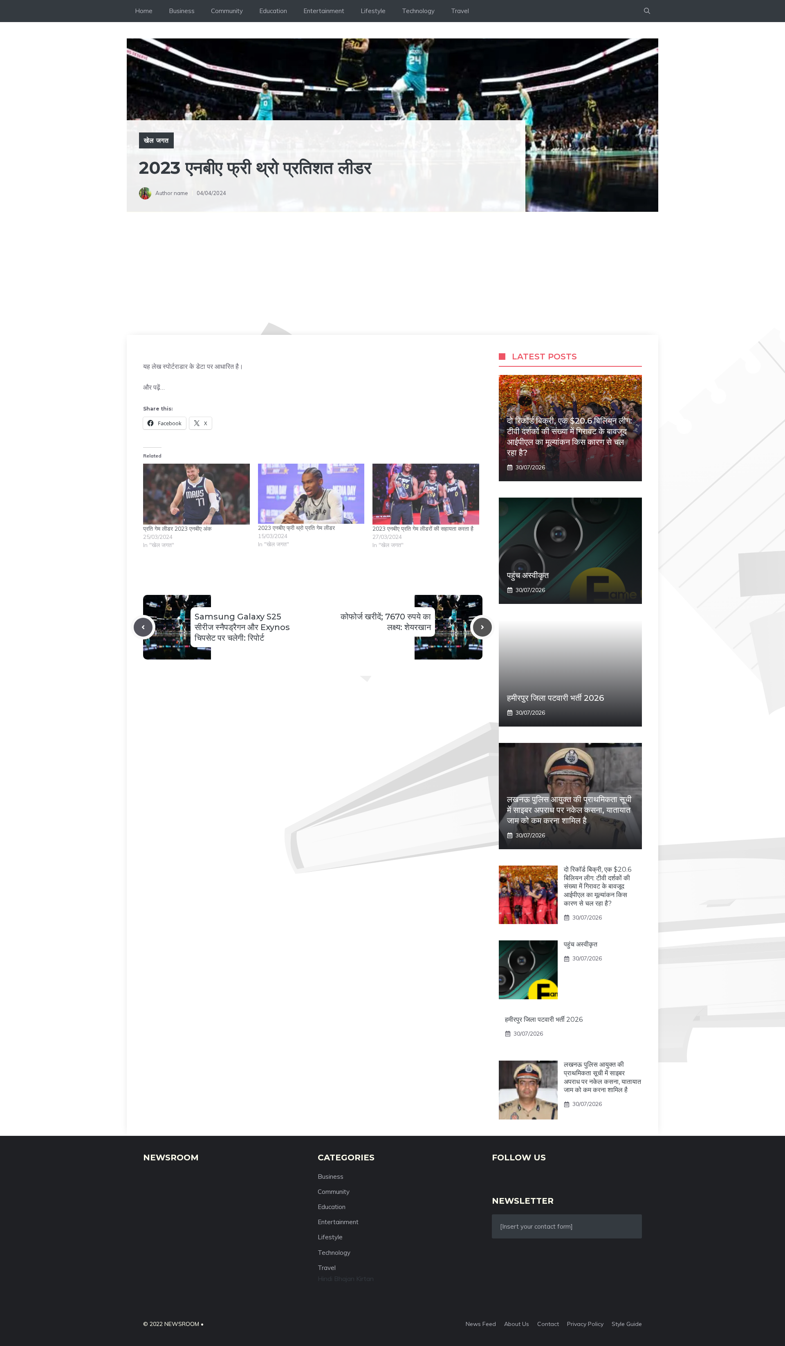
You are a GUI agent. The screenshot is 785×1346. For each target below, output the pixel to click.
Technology (418, 11)
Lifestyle (373, 11)
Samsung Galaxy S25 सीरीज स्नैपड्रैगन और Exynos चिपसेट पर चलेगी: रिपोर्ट (242, 627)
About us (516, 1324)
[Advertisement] (392, 273)
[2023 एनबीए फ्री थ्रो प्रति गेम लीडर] (311, 494)
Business (182, 11)
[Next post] (482, 627)
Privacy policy (585, 1324)
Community (227, 11)
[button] (647, 11)
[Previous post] (143, 627)
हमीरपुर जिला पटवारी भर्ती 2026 (555, 698)
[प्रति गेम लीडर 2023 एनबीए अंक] (196, 494)
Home (144, 11)
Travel (460, 11)
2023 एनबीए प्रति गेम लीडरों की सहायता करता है (422, 528)
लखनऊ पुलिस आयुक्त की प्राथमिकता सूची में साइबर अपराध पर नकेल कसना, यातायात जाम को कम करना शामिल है (569, 810)
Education (273, 11)
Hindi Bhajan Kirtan (346, 1278)
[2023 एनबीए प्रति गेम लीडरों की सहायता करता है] (425, 494)
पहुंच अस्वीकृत (528, 575)
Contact (548, 1324)
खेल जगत (156, 140)
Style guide (627, 1324)
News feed (481, 1324)
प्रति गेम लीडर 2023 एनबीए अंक (177, 528)
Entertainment (323, 11)
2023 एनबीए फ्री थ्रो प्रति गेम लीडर (296, 528)
